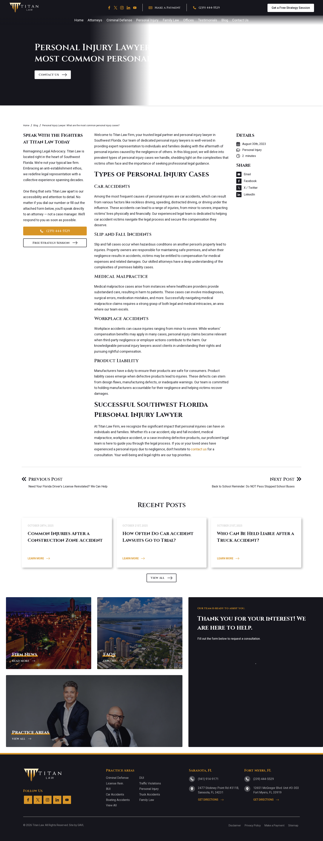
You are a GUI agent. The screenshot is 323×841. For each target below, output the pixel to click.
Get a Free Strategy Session (291, 8)
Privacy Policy (253, 825)
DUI (141, 778)
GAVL (81, 825)
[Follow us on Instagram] (122, 7)
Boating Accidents (118, 800)
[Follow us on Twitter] (115, 7)
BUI (108, 789)
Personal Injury (149, 789)
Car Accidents (115, 794)
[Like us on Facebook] (109, 7)
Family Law (146, 800)
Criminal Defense (117, 778)
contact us (199, 449)
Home (26, 125)
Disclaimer (235, 825)
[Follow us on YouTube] (134, 7)
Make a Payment (274, 825)
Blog (35, 125)
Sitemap (293, 825)
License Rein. (115, 783)
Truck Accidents (149, 794)
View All (111, 805)
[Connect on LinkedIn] (128, 7)
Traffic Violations (150, 783)
